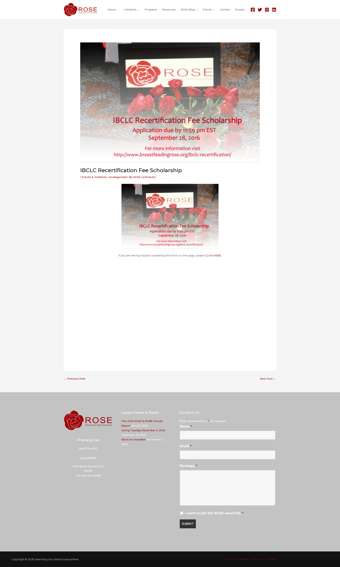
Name (186, 426)
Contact (225, 9)
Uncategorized (117, 177)
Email (185, 446)
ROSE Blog (188, 9)
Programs (151, 9)
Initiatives (130, 9)
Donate (240, 9)
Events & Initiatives (94, 177)
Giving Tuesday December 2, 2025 (143, 430)
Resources (169, 9)
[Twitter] (260, 9)
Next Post (268, 378)
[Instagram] (267, 9)
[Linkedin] (274, 9)
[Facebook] (253, 9)
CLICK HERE (213, 255)
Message (188, 466)
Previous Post (74, 378)
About (112, 9)
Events (207, 9)
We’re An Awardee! (133, 439)
